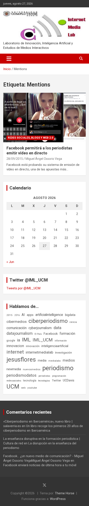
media (42, 360)
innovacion (15, 346)
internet (15, 352)
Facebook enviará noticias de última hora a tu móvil (39, 465)
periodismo (57, 368)
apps (30, 315)
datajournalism (19, 333)
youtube (32, 387)
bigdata (70, 315)
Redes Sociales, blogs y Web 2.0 (30, 137)
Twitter (56, 380)
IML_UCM (43, 340)
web (23, 387)
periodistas (44, 376)
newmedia (13, 369)
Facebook (51, 334)
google (10, 340)
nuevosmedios (31, 369)
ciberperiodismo (48, 321)
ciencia (73, 322)
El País (38, 334)
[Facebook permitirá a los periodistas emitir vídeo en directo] (44, 118)
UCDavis (68, 380)
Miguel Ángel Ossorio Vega (43, 158)
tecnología (29, 380)
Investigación (63, 352)
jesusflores (21, 359)
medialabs (54, 360)
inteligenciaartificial (54, 346)
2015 (9, 315)
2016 (17, 315)
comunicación (16, 328)
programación (59, 376)
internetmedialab (39, 352)
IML (26, 340)
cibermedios (16, 321)
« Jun (10, 262)
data (57, 327)
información (61, 340)
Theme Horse (64, 493)
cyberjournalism (40, 328)
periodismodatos (21, 375)
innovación (33, 346)
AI (23, 315)
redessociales (13, 380)
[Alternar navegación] (9, 59)
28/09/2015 (14, 158)
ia (18, 340)
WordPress (58, 499)
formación (67, 333)
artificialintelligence (49, 315)
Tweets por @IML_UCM (23, 288)
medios (69, 360)
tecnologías (44, 380)
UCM (12, 386)
